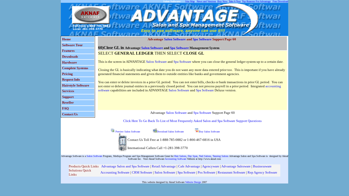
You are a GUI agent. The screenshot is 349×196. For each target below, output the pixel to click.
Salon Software (175, 39)
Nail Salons (205, 156)
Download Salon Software (170, 131)
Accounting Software (175, 158)
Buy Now (222, 1)
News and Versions (206, 1)
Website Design (193, 182)
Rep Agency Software (262, 172)
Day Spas (192, 156)
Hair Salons (180, 156)
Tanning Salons (221, 156)
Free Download (280, 1)
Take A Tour (235, 1)
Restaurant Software (231, 172)
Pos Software (206, 172)
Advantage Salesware (236, 166)
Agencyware (210, 166)
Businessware (262, 166)
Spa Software (202, 39)
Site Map (190, 1)
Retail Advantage (164, 166)
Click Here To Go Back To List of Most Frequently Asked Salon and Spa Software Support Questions (192, 121)
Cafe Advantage (189, 166)
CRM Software (142, 172)
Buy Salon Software (209, 131)
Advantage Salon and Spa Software (125, 166)
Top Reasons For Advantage (256, 1)
